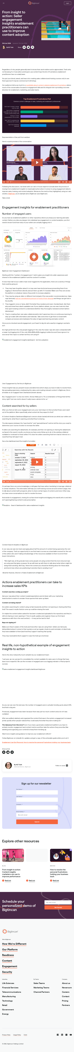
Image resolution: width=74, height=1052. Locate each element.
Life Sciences (8, 983)
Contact (65, 996)
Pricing (65, 1000)
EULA (25, 1035)
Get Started (58, 907)
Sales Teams (39, 983)
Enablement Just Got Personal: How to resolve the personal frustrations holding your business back (36, 742)
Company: (19, 804)
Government (8, 1009)
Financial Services (10, 987)
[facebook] (24, 47)
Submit (37, 822)
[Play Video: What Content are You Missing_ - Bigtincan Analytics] (37, 462)
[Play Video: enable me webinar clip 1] (37, 162)
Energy (5, 1014)
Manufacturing (9, 996)
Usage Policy (17, 1035)
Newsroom (67, 987)
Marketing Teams (41, 987)
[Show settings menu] (66, 181)
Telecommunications (11, 992)
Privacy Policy (6, 1035)
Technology (7, 1000)
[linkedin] (32, 47)
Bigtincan (11, 194)
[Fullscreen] (70, 181)
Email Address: (20, 811)
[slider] (33, 181)
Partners (66, 1005)
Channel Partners (41, 992)
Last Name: (19, 796)
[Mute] (63, 181)
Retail (4, 1005)
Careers (65, 992)
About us (66, 983)
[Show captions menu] (59, 181)
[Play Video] (4, 181)
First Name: (19, 789)
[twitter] (28, 47)
